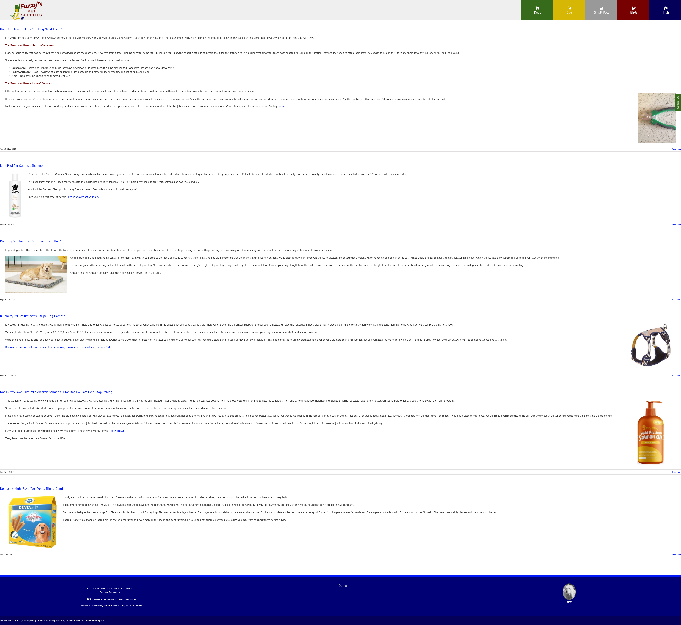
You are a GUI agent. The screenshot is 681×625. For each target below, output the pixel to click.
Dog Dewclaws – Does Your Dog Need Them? (31, 29)
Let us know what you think (83, 197)
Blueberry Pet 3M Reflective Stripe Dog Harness (32, 316)
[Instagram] (346, 585)
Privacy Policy (92, 620)
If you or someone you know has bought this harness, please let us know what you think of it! (57, 347)
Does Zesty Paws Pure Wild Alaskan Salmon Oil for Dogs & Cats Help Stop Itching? (57, 392)
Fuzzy (569, 602)
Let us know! (117, 430)
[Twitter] (340, 585)
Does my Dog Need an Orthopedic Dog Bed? (30, 241)
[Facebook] (335, 585)
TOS (102, 620)
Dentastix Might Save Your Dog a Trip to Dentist (32, 489)
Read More (676, 149)
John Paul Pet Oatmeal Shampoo (22, 165)
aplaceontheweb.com (75, 620)
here (281, 106)
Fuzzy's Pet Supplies (26, 620)
